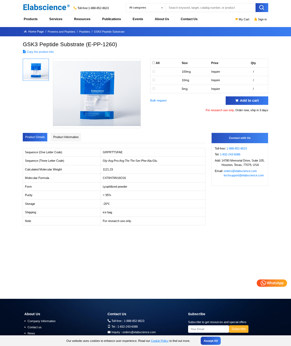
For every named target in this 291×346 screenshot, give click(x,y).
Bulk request (158, 100)
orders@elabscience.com (240, 171)
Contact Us (189, 19)
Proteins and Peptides (61, 31)
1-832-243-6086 (230, 154)
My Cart (243, 19)
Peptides (84, 31)
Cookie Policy (160, 340)
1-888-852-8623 (98, 8)
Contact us (33, 327)
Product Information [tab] (66, 137)
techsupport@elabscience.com (244, 175)
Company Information (39, 321)
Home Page (36, 31)
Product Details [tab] (35, 137)
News (29, 333)
